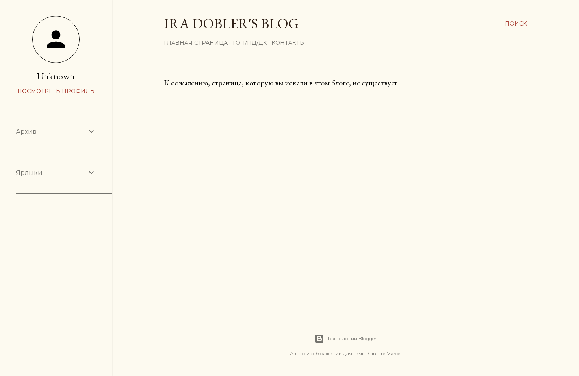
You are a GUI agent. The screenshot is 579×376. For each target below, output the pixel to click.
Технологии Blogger (352, 338)
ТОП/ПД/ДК (249, 42)
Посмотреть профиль (56, 91)
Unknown (56, 76)
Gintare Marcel (384, 353)
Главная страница (196, 42)
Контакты (288, 42)
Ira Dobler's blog (231, 23)
